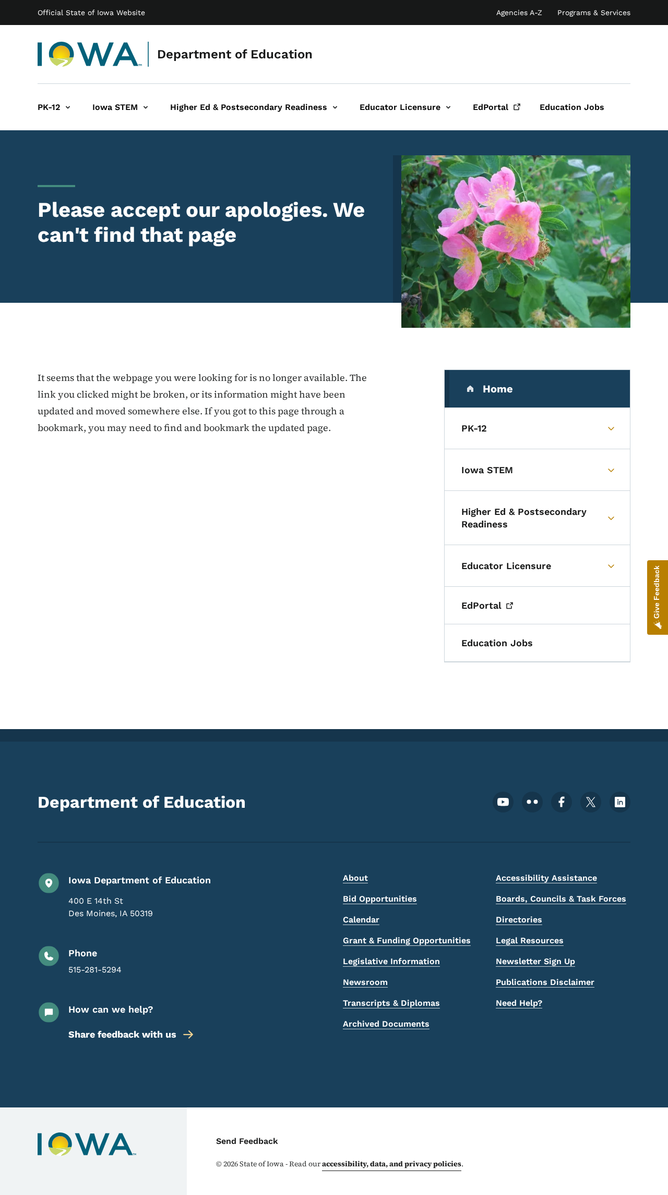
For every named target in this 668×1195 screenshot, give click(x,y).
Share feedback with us (122, 1034)
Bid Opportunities (380, 899)
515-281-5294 (95, 970)
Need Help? (519, 1003)
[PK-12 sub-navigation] (68, 107)
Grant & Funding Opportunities (407, 940)
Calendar (361, 920)
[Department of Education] (90, 54)
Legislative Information (391, 961)
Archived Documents (386, 1024)
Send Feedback (247, 1141)
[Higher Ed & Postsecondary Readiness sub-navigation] (335, 107)
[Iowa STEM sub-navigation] (145, 107)
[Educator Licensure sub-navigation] (448, 107)
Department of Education (235, 54)
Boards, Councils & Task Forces (561, 899)
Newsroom (365, 982)
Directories (519, 920)
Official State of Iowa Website (91, 12)
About (355, 878)
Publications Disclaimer (545, 982)
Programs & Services (593, 12)
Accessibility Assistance (546, 878)
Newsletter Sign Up (535, 961)
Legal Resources (530, 940)
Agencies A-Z (519, 12)
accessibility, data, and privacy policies (391, 1164)
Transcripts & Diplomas (391, 1003)
